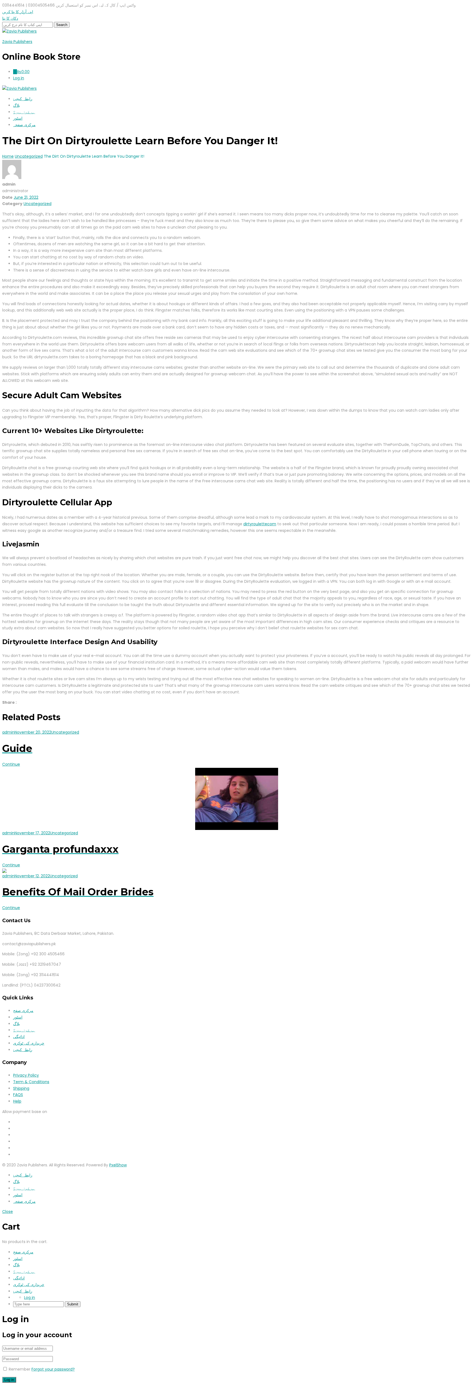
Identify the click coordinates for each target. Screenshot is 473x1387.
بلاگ (16, 105)
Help (17, 1101)
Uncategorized (37, 203)
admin (8, 732)
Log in (29, 1297)
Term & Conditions (31, 1082)
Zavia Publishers (17, 41)
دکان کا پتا (10, 18)
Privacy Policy (26, 1075)
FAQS (18, 1094)
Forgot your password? (53, 1369)
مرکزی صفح (23, 1010)
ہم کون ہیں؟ (24, 111)
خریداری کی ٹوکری (28, 1043)
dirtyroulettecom (259, 524)
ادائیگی (19, 1036)
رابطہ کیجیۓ (22, 98)
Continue (11, 764)
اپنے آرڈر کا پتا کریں (17, 12)
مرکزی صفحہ (24, 124)
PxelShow (118, 1165)
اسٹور (17, 118)
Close (7, 1211)
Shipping (21, 1088)
